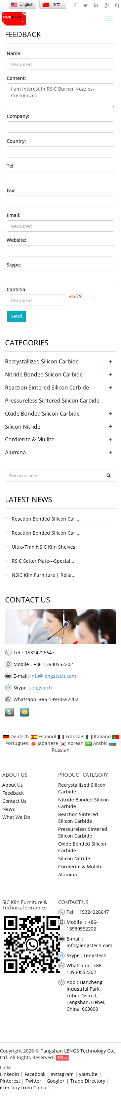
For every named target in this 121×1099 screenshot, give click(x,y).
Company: (18, 116)
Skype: (14, 264)
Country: (16, 141)
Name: (14, 53)
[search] (109, 475)
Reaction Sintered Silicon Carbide (47, 387)
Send (16, 316)
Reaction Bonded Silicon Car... (44, 519)
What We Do (16, 817)
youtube (88, 1074)
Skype (117, 5)
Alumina (15, 452)
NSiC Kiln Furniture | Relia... (43, 575)
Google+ (106, 5)
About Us (12, 785)
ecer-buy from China (23, 1087)
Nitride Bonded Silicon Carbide (44, 374)
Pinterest (10, 1081)
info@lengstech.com (53, 676)
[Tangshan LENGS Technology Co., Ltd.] (13, 18)
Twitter (85, 5)
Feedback (13, 793)
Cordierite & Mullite (29, 439)
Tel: (11, 165)
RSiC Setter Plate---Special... (42, 561)
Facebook (75, 5)
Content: (16, 78)
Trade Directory (87, 1081)
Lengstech (40, 687)
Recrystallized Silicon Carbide (42, 361)
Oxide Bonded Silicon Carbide (42, 413)
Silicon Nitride (22, 426)
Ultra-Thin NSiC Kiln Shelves (42, 547)
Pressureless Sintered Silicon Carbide (52, 400)
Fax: (11, 190)
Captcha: (17, 289)
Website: (16, 240)
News (8, 809)
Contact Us (14, 801)
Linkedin (96, 5)
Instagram (62, 1074)
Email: (14, 215)
